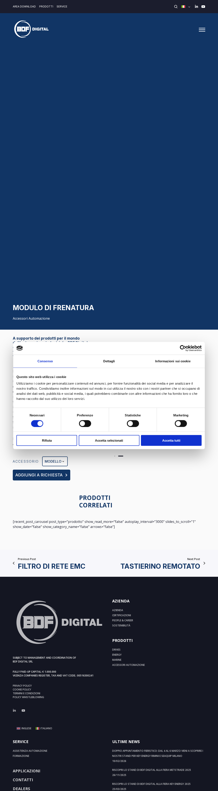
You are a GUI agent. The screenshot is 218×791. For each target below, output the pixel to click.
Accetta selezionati (109, 440)
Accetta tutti (171, 440)
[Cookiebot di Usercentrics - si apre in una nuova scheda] (183, 348)
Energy (117, 655)
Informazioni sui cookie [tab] (172, 361)
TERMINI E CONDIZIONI (26, 693)
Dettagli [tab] (109, 361)
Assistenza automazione (30, 751)
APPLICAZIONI (26, 770)
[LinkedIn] (196, 6)
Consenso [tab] (45, 361)
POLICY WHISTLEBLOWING (28, 697)
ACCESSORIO (26, 461)
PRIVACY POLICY (22, 685)
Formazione (21, 756)
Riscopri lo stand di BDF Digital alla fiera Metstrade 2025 (151, 770)
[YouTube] (203, 6)
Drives (116, 649)
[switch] (85, 423)
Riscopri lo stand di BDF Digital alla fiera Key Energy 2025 (151, 784)
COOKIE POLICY (22, 689)
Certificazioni (121, 615)
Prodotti (46, 6)
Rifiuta (47, 440)
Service (62, 6)
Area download (24, 6)
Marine (116, 660)
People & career (122, 620)
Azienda (117, 610)
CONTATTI (23, 779)
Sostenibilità (121, 625)
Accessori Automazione (31, 318)
